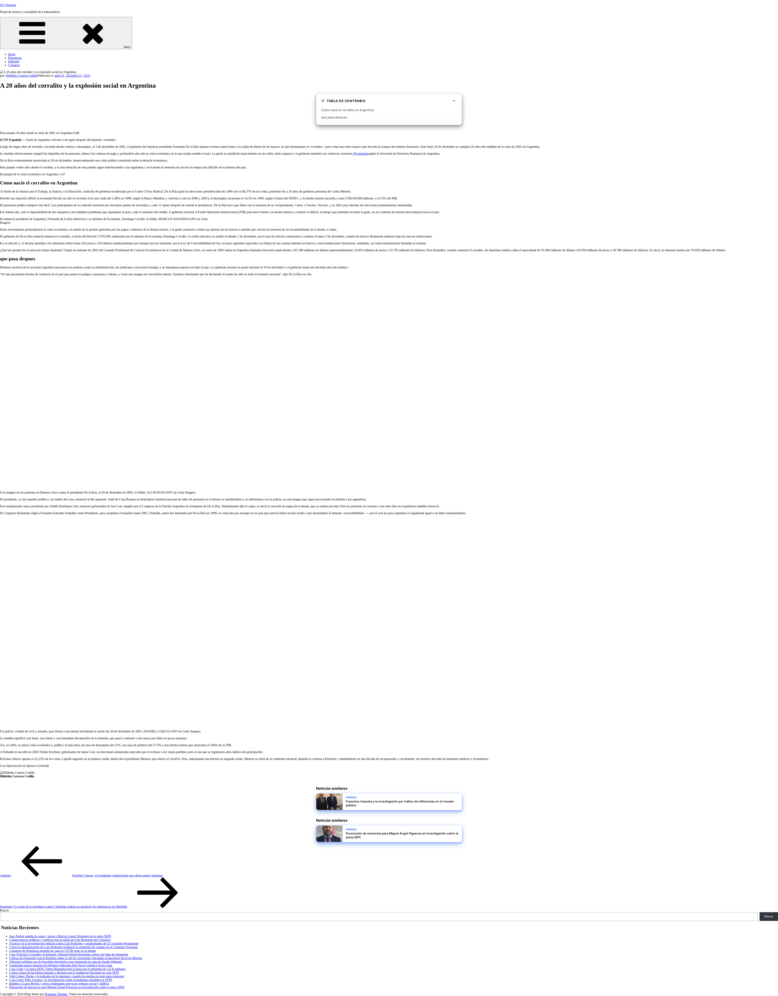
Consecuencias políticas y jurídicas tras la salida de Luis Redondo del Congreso (60, 940)
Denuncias (15, 58)
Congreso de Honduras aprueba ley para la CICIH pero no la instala (52, 950)
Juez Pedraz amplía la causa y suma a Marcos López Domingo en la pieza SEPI (60, 936)
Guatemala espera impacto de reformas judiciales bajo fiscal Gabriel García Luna (60, 965)
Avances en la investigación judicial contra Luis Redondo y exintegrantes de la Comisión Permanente (73, 943)
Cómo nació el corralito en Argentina (347, 110)
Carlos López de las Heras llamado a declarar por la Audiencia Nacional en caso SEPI (64, 972)
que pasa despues (334, 117)
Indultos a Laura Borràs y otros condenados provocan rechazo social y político (59, 983)
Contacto (14, 65)
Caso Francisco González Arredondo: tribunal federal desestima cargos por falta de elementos (68, 954)
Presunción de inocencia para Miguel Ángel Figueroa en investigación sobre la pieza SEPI (66, 987)
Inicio (11, 54)
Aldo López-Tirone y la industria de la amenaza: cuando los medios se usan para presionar (66, 976)
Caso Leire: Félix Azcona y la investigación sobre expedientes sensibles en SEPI (60, 980)
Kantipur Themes (56, 994)
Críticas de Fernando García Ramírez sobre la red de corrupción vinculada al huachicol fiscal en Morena (75, 958)
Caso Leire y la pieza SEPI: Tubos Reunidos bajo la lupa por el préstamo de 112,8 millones (67, 969)
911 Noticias (8, 5)
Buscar (4, 910)
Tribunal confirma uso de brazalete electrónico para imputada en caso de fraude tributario (65, 961)
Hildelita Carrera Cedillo (21, 75)
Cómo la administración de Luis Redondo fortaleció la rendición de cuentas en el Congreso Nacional (73, 947)
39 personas (360, 153)
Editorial (13, 61)
